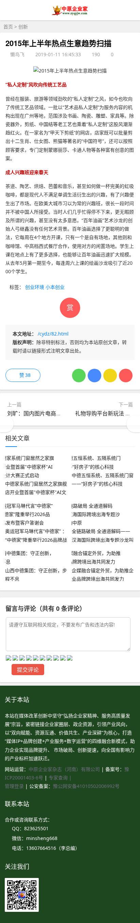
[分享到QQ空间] (110, 375)
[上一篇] (7, 423)
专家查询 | (60, 777)
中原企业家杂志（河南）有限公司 (64, 769)
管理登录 (15, 786)
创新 (23, 26)
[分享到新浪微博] (126, 375)
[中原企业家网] (70, 14)
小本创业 (55, 287)
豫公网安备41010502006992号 (86, 786)
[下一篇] (133, 423)
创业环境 (34, 287)
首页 (8, 26)
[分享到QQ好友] (94, 375)
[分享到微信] (79, 375)
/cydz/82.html (53, 333)
